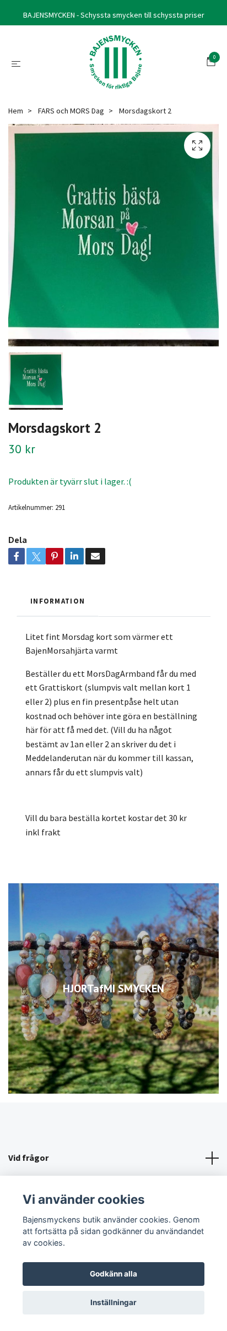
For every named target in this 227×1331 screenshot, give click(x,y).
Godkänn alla (113, 1273)
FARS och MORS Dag (71, 111)
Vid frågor (28, 1157)
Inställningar (113, 1302)
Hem (15, 111)
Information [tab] (57, 600)
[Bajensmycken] (116, 63)
